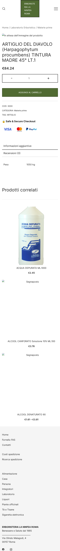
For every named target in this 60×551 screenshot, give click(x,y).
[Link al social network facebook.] (3, 549)
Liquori (5, 499)
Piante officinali (10, 504)
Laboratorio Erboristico (23, 27)
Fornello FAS (8, 439)
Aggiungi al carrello (30, 92)
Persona (6, 484)
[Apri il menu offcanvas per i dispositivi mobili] (56, 9)
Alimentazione (9, 473)
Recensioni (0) (12, 153)
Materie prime (45, 27)
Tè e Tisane (8, 509)
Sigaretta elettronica (13, 514)
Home (5, 27)
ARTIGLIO (11, 115)
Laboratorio (8, 494)
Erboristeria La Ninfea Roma (29, 9)
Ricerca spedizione (12, 459)
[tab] (30, 146)
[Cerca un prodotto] (3, 9)
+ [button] (48, 78)
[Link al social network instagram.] (11, 549)
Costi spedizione (11, 454)
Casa (4, 478)
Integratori (7, 489)
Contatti (6, 445)
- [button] (11, 78)
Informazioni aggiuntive (17, 145)
